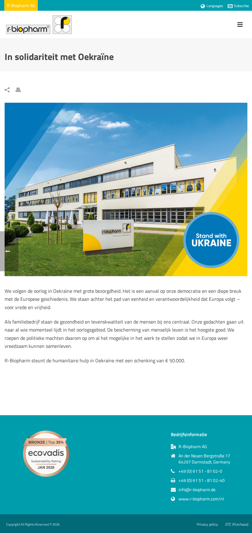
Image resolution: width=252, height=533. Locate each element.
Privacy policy (207, 524)
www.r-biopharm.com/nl (201, 499)
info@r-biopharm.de (197, 489)
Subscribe (241, 6)
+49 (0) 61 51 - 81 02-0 (200, 471)
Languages (215, 6)
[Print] (21, 89)
